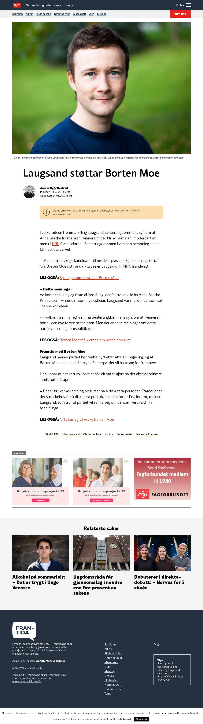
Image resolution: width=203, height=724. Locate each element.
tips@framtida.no (167, 667)
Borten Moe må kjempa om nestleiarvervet (95, 340)
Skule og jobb (43, 14)
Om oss (109, 676)
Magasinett (79, 14)
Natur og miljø (62, 14)
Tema (107, 693)
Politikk (109, 434)
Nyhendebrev (113, 689)
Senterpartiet (124, 434)
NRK (55, 243)
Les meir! (128, 718)
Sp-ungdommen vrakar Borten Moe (89, 277)
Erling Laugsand (71, 434)
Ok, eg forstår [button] (142, 719)
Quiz (91, 14)
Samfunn (17, 14)
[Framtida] (18, 5)
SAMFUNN (51, 434)
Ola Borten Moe (92, 434)
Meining (101, 14)
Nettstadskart (113, 685)
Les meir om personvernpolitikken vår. (31, 679)
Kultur (29, 14)
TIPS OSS (180, 14)
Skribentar (111, 680)
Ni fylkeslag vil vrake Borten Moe (87, 419)
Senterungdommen (147, 434)
